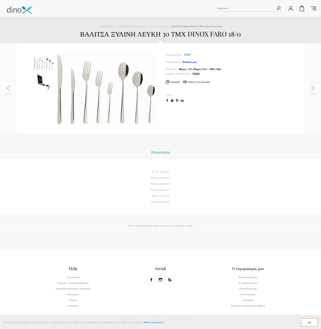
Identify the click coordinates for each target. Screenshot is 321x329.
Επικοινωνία (73, 277)
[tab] (160, 153)
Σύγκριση (175, 81)
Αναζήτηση (278, 8)
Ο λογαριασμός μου (248, 277)
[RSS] (170, 280)
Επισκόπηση (160, 151)
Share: (169, 94)
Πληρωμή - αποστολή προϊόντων (73, 283)
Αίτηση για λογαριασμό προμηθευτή (248, 305)
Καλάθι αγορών (302, 8)
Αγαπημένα (248, 300)
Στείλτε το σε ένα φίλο (199, 81)
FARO (187, 54)
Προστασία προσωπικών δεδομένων (73, 288)
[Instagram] (160, 280)
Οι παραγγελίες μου (247, 283)
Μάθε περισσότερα (154, 322)
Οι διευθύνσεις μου (248, 288)
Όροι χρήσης (73, 294)
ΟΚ (309, 322)
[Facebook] (151, 280)
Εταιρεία (73, 300)
